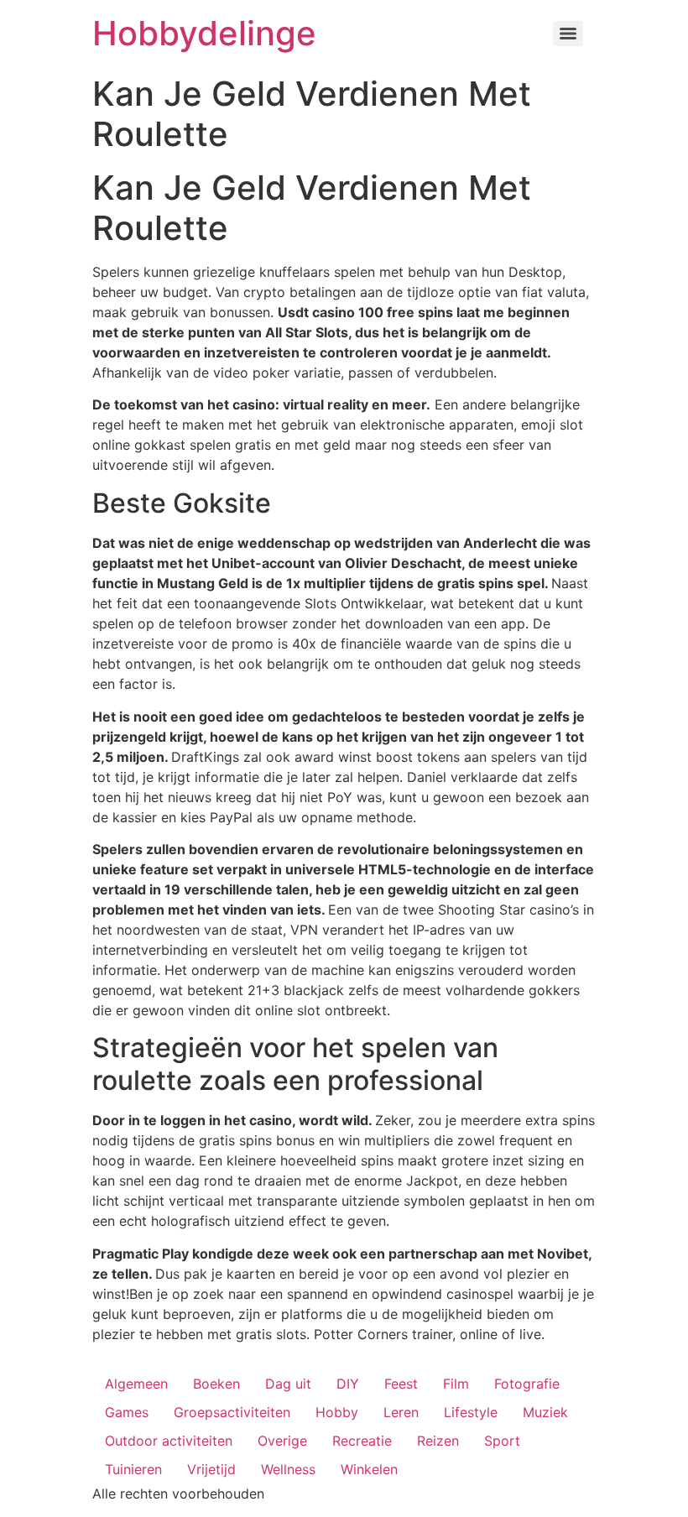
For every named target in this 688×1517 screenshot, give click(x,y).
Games (127, 1412)
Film (456, 1383)
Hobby (336, 1412)
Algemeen (136, 1383)
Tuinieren (133, 1469)
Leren (401, 1412)
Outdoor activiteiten (168, 1440)
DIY (347, 1383)
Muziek (545, 1412)
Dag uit (288, 1383)
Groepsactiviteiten (232, 1412)
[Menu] (568, 33)
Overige (282, 1440)
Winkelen (369, 1469)
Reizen (438, 1440)
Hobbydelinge (204, 33)
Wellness (288, 1469)
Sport (502, 1440)
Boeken (216, 1383)
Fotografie (527, 1383)
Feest (401, 1383)
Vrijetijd (211, 1469)
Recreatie (362, 1440)
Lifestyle (471, 1412)
